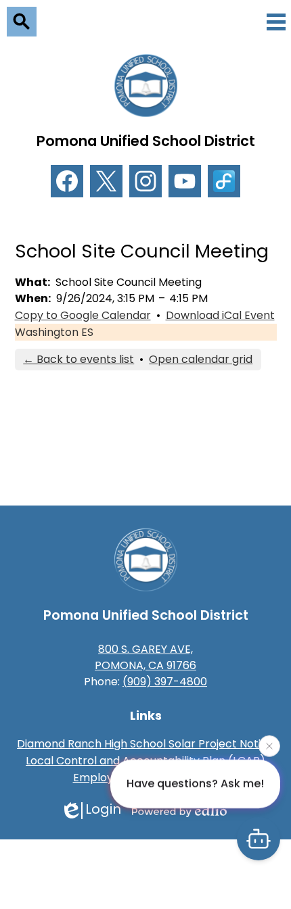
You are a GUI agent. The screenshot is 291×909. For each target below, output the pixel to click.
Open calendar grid (200, 359)
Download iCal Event (220, 315)
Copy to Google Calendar (83, 315)
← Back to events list (78, 359)
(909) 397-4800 (164, 681)
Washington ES (54, 332)
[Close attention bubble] (269, 745)
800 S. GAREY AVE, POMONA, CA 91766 (145, 657)
